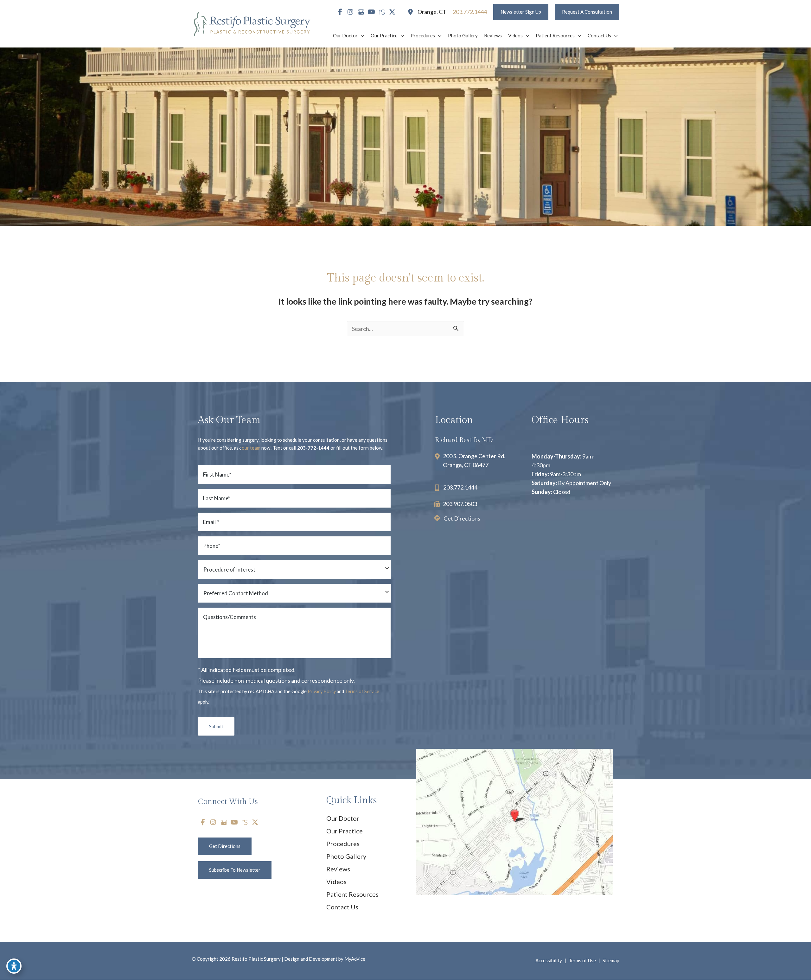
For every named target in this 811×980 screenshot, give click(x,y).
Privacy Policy (322, 691)
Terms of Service (362, 691)
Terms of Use (582, 960)
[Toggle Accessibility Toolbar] (14, 966)
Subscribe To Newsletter (234, 870)
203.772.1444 (460, 487)
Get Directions (462, 518)
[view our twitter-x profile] (392, 12)
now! (257, 448)
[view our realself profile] (381, 12)
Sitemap (611, 960)
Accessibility (548, 960)
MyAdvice (354, 959)
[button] (520, 12)
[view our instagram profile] (350, 12)
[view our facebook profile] (340, 12)
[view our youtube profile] (371, 12)
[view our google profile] (361, 12)
